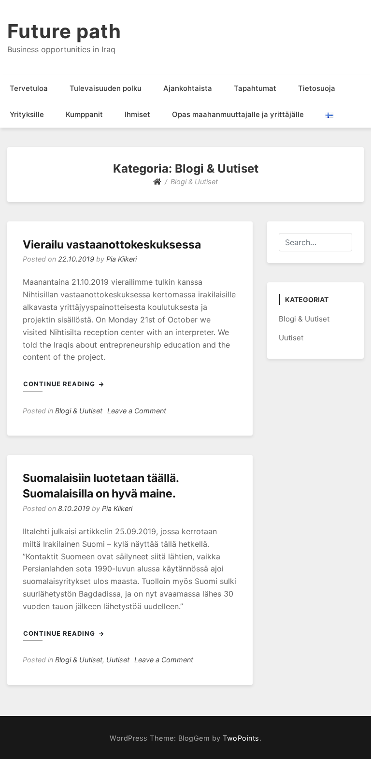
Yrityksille (27, 114)
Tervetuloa (29, 88)
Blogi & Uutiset (78, 411)
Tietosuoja (316, 88)
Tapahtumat (255, 88)
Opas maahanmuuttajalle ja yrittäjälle (238, 114)
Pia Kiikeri (121, 259)
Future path (64, 31)
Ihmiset (137, 114)
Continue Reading (60, 384)
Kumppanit (84, 114)
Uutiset (117, 660)
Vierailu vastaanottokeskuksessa (112, 244)
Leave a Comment (136, 411)
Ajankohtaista (187, 88)
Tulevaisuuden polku (106, 88)
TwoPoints (241, 738)
